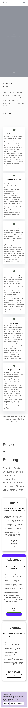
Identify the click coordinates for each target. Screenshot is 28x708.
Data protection (6, 700)
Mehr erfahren (14, 547)
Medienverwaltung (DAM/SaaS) (14, 33)
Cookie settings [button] (20, 703)
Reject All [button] (13, 703)
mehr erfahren (14, 41)
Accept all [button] (6, 703)
